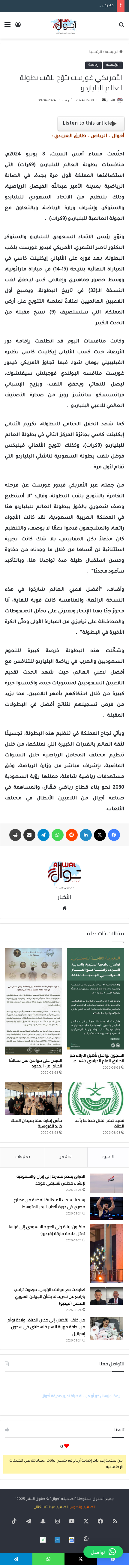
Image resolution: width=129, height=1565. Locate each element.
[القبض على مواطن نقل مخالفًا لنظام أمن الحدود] (33, 1001)
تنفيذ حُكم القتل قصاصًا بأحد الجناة (99, 1123)
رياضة (93, 65)
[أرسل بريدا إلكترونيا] (104, 101)
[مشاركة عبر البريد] (29, 835)
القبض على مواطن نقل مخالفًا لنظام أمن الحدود (35, 1063)
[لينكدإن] (86, 835)
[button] (103, 1552)
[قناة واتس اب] (43, 1540)
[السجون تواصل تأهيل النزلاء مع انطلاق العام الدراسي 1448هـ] (95, 999)
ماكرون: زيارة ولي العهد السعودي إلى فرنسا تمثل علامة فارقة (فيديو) (58, 6)
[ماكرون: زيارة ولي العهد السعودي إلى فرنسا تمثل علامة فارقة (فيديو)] (106, 1253)
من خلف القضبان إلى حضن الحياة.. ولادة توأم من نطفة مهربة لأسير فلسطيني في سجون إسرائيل (46, 1327)
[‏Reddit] (72, 835)
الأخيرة (108, 1157)
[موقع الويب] (64, 908)
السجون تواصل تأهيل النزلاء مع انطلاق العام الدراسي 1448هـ (97, 1058)
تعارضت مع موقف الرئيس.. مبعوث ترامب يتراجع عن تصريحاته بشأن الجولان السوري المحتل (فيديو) (49, 1296)
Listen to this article (87, 123)
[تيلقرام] (44, 835)
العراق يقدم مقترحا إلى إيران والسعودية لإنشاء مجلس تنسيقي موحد (50, 1179)
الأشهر (66, 1157)
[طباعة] (15, 835)
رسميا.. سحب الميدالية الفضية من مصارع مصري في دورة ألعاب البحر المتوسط (49, 1203)
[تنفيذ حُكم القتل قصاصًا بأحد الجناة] (95, 1098)
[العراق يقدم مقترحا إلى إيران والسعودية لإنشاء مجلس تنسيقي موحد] (106, 1183)
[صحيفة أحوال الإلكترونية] (64, 25)
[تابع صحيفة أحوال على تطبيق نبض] (57, 1540)
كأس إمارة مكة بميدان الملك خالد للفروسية (36, 1123)
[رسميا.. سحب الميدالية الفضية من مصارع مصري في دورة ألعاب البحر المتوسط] (106, 1208)
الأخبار (110, 101)
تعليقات (22, 1157)
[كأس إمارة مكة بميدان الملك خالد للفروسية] (33, 1098)
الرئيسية (112, 52)
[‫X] (100, 835)
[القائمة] (7, 27)
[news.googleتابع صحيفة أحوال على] (71, 1540)
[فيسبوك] (114, 835)
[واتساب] (58, 835)
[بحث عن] (121, 27)
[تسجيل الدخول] (18, 27)
